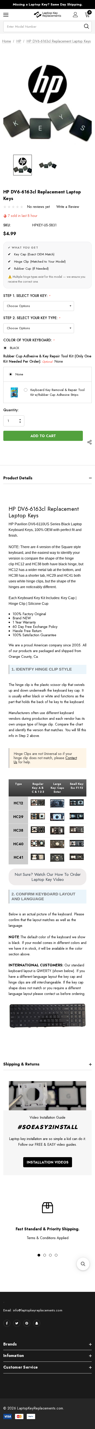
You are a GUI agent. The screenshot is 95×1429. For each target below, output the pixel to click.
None (19, 374)
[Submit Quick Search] (86, 26)
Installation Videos (47, 1162)
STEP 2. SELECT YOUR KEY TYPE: (31, 317)
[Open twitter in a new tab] (16, 1323)
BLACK (14, 347)
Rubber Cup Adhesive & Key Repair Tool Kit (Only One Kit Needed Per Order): (47, 359)
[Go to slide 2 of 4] (44, 1255)
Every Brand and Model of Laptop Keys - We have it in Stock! (47, 4)
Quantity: (11, 410)
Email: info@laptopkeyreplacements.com (32, 1310)
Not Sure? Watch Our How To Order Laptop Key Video (48, 876)
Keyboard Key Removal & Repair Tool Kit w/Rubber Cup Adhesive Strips (57, 392)
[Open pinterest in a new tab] (26, 1323)
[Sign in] (75, 14)
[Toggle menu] (5, 14)
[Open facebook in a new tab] (6, 1323)
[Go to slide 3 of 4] (50, 1255)
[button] (83, 1264)
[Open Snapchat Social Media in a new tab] (36, 1323)
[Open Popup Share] (89, 442)
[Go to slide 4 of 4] (56, 1255)
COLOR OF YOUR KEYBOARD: (29, 340)
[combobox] (47, 26)
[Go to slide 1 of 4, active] (39, 1255)
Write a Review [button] (67, 207)
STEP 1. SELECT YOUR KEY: (26, 295)
